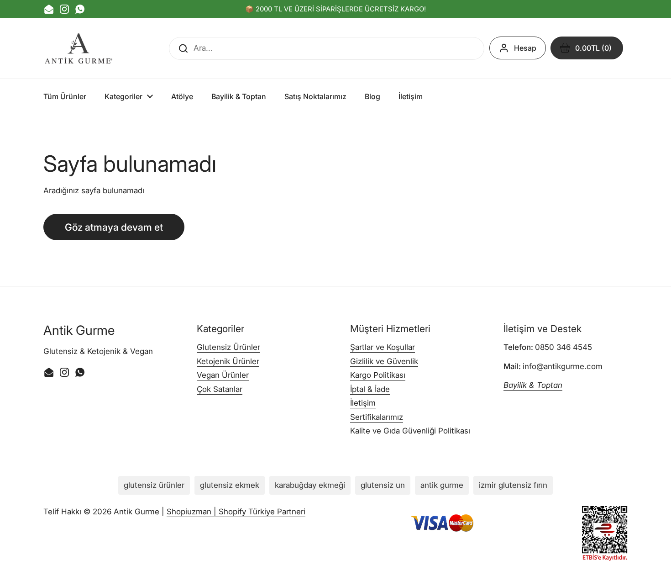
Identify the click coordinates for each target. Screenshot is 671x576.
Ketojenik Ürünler (228, 361)
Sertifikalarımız (376, 417)
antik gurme (441, 485)
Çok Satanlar (219, 389)
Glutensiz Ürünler (228, 347)
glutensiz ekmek (229, 485)
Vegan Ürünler (223, 375)
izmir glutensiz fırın (513, 485)
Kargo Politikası (377, 375)
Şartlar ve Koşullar (382, 347)
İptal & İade (370, 389)
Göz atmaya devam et (114, 227)
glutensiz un (383, 485)
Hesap (525, 48)
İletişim (363, 402)
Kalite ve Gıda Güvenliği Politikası (410, 430)
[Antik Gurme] (78, 48)
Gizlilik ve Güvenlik (384, 361)
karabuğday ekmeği (310, 485)
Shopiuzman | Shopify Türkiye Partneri (236, 511)
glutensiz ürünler (154, 485)
